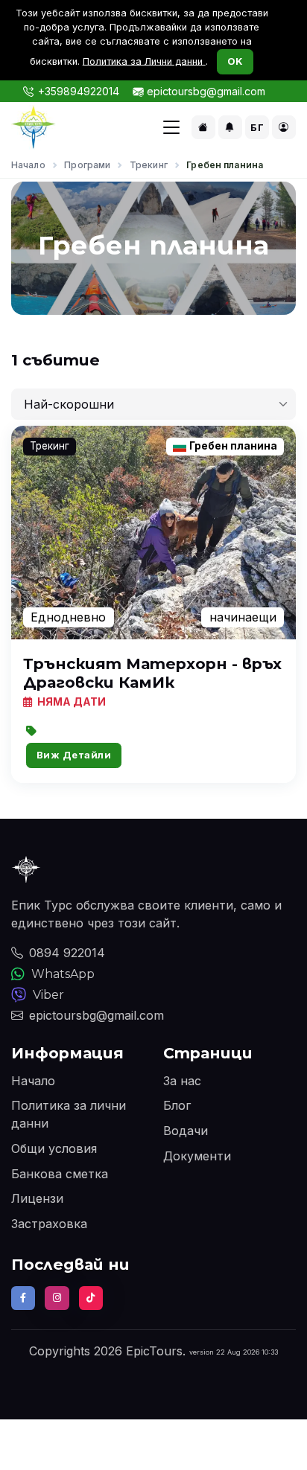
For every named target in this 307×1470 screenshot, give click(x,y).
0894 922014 (67, 952)
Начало (28, 164)
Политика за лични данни (68, 1114)
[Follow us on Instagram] (57, 1298)
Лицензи (37, 1198)
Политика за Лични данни (144, 60)
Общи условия (54, 1148)
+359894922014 (78, 91)
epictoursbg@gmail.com (206, 91)
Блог (177, 1105)
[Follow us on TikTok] (91, 1298)
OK (235, 61)
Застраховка (49, 1223)
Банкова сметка (59, 1173)
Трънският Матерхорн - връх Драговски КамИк (152, 672)
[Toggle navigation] (171, 127)
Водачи (185, 1130)
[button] (203, 127)
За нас (182, 1080)
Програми (87, 164)
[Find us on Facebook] (23, 1298)
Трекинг (149, 164)
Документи (197, 1155)
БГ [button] (257, 127)
